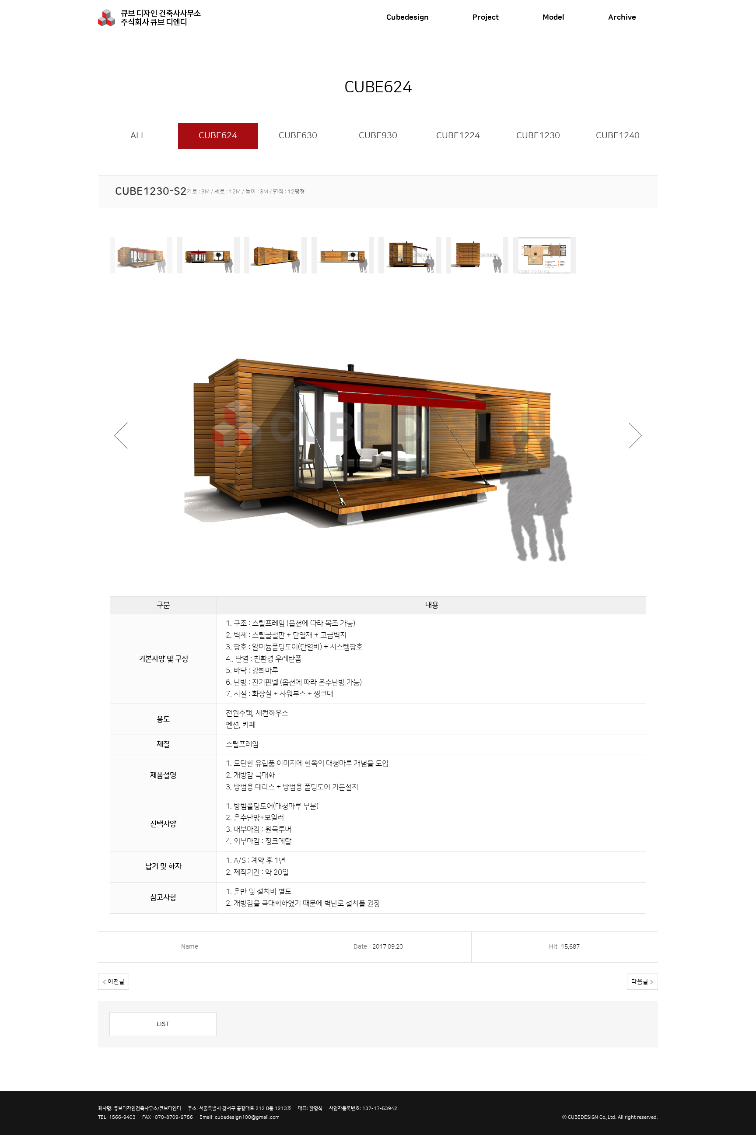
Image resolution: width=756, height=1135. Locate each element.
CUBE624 (218, 135)
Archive (622, 17)
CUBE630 (298, 135)
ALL (138, 135)
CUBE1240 (618, 135)
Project (485, 17)
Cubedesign (407, 17)
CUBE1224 (458, 135)
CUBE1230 (538, 135)
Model (553, 17)
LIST (163, 1024)
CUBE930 (378, 135)
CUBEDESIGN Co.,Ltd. (592, 1117)
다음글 (640, 981)
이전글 (115, 981)
